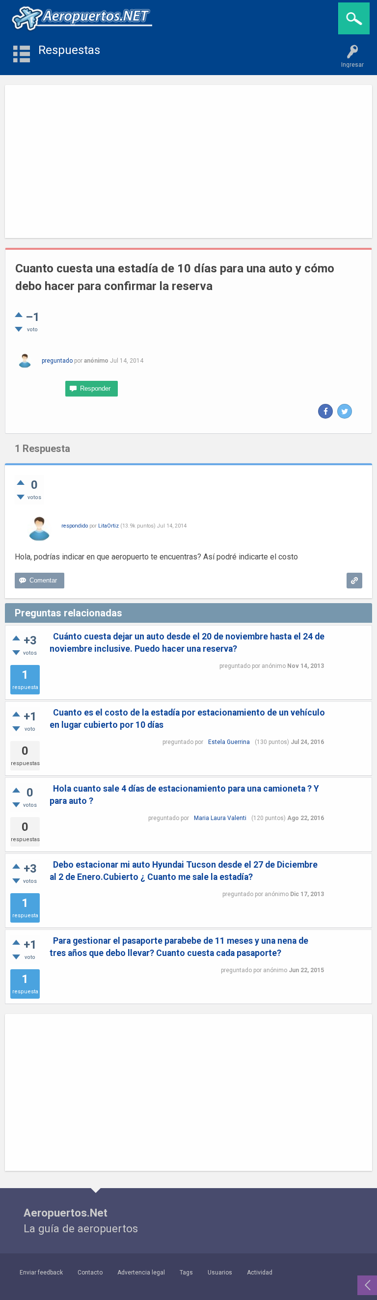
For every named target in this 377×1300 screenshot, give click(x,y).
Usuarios (220, 1272)
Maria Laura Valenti (220, 818)
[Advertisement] (188, 161)
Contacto (90, 1272)
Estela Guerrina (229, 742)
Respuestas (69, 50)
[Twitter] (344, 411)
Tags (186, 1272)
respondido (74, 526)
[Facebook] (325, 411)
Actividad (259, 1272)
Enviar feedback (41, 1272)
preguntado (57, 360)
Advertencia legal (141, 1272)
